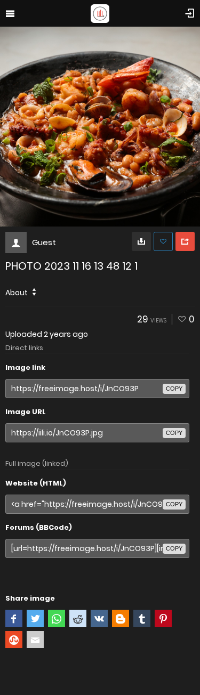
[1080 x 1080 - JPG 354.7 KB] (141, 241)
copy (174, 388)
